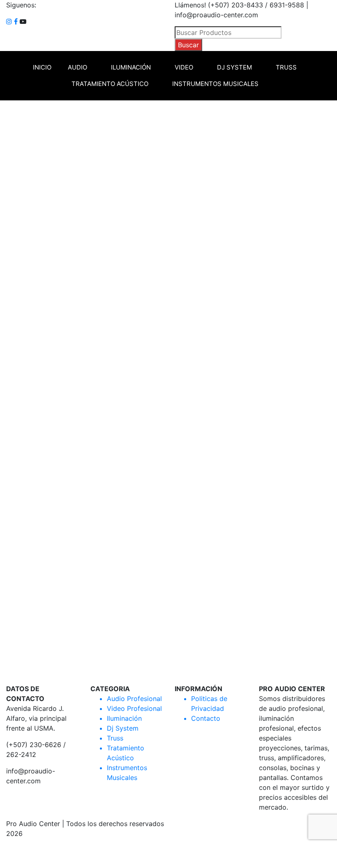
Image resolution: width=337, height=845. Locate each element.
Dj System (234, 67)
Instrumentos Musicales (215, 84)
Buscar (188, 45)
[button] (168, 654)
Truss (286, 67)
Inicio (42, 67)
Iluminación (131, 67)
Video (184, 67)
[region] (168, 392)
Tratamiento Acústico (110, 84)
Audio (77, 67)
